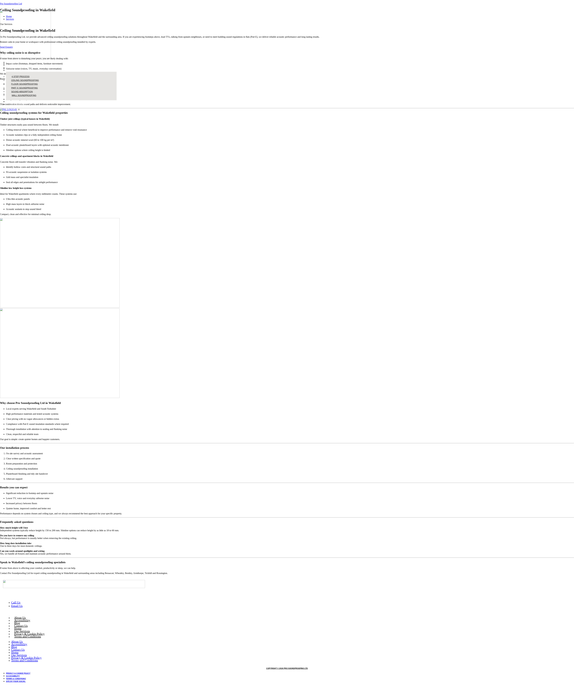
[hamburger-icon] (115, 61)
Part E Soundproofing (24, 88)
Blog (11, 67)
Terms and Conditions (27, 636)
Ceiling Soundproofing (25, 80)
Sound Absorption (22, 91)
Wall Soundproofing (24, 95)
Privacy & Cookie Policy (29, 633)
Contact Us (14, 101)
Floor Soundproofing (24, 84)
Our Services (15, 70)
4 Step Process (20, 76)
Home (12, 62)
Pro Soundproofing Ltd (11, 3)
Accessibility (22, 620)
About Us (13, 65)
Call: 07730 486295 (18, 104)
